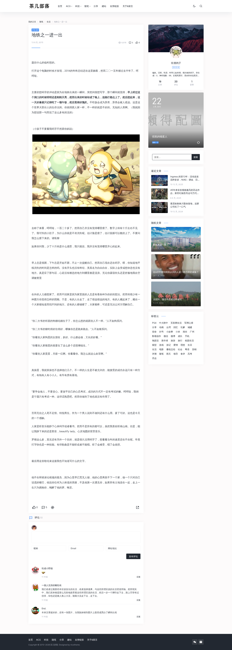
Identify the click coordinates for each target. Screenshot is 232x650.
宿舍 (154, 332)
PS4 (154, 323)
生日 (190, 345)
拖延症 (155, 340)
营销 (194, 349)
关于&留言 (128, 6)
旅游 (173, 340)
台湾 (168, 327)
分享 (96, 6)
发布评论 (133, 556)
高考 (190, 354)
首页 (60, 6)
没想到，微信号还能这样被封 (167, 299)
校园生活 (189, 340)
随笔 (86, 6)
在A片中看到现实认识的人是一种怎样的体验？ (176, 272)
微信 (166, 336)
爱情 (175, 345)
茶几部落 (54, 645)
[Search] (201, 6)
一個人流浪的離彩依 (52, 585)
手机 (187, 336)
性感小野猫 (47, 568)
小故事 (169, 332)
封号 (161, 332)
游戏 (161, 345)
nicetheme (75, 645)
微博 (173, 336)
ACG (68, 6)
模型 (154, 345)
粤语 (187, 349)
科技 (77, 6)
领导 (175, 354)
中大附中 (163, 323)
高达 (154, 358)
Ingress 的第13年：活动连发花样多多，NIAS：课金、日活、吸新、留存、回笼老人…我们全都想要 (184, 178)
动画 (161, 327)
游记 (168, 345)
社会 (180, 349)
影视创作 (156, 336)
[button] (137, 507)
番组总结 (170, 349)
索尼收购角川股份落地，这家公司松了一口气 (184, 205)
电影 (161, 349)
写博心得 (188, 323)
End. (44, 608)
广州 (192, 332)
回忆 (175, 327)
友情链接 (114, 6)
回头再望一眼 (159, 244)
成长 (180, 336)
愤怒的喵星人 (159, 136)
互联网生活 (176, 323)
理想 (183, 345)
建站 (104, 6)
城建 (190, 327)
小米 (178, 332)
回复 (138, 577)
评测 (154, 354)
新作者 (164, 340)
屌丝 (185, 332)
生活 (154, 349)
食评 (183, 354)
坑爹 (183, 327)
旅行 (180, 340)
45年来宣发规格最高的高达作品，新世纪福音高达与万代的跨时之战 (185, 192)
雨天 (168, 354)
